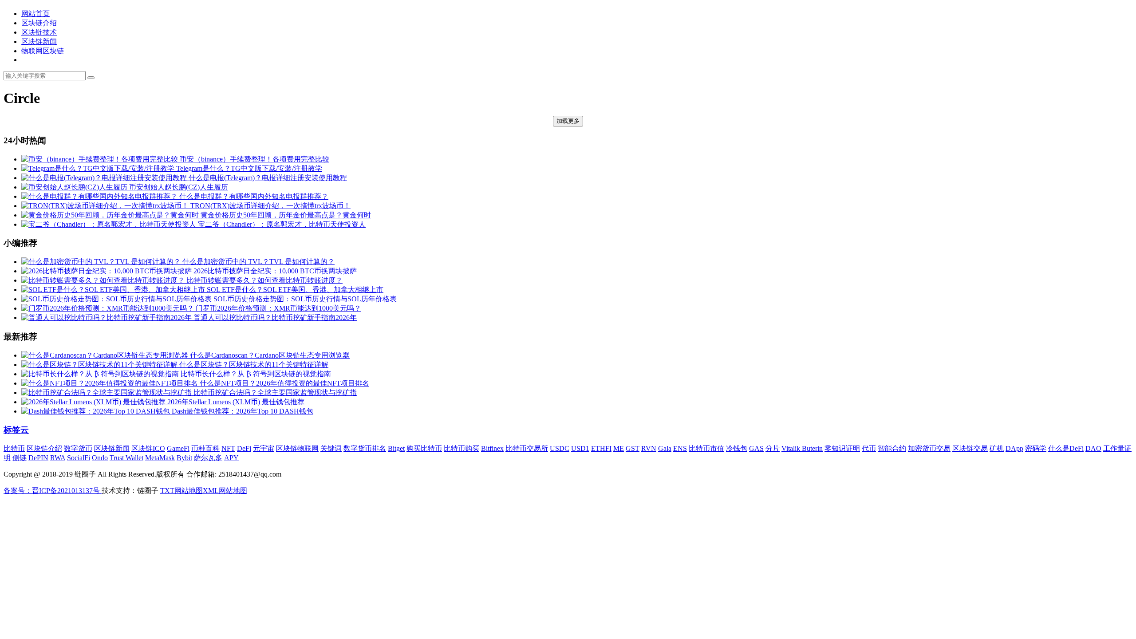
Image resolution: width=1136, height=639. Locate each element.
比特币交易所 (526, 448)
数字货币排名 (364, 448)
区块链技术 (39, 32)
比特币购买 (461, 448)
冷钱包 (736, 448)
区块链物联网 (297, 448)
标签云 (16, 429)
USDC (559, 448)
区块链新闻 (39, 41)
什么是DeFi (1066, 448)
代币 (869, 448)
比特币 (14, 448)
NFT (228, 448)
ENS (680, 448)
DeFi (244, 448)
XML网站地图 (225, 490)
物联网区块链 (42, 51)
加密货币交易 (929, 448)
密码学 (1035, 448)
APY (231, 458)
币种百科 (205, 448)
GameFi (178, 448)
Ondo (100, 458)
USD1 (580, 448)
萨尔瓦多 (208, 458)
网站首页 (35, 13)
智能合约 (892, 448)
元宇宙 (263, 448)
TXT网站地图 (181, 490)
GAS (756, 448)
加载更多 (568, 121)
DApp (1014, 448)
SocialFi (78, 458)
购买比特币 (424, 448)
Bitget (396, 448)
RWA (57, 458)
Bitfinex (492, 448)
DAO (1093, 448)
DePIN (38, 458)
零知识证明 (842, 448)
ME (618, 448)
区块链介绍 (39, 23)
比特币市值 (706, 448)
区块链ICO (148, 448)
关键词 (331, 448)
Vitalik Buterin (802, 448)
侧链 (19, 458)
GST (632, 448)
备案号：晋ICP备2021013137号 (53, 490)
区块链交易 (970, 448)
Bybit (184, 458)
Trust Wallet (126, 458)
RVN (648, 448)
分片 (772, 448)
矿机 (997, 448)
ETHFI (601, 448)
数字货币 (78, 448)
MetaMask (160, 458)
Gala (664, 448)
